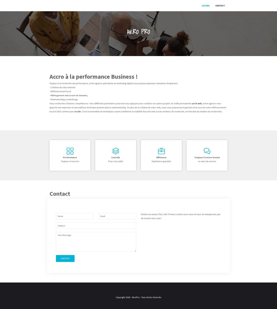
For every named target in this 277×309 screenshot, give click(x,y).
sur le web (197, 103)
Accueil (206, 5)
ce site (77, 111)
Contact (220, 5)
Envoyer (65, 258)
